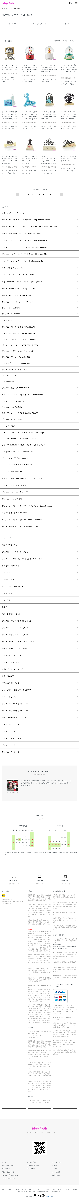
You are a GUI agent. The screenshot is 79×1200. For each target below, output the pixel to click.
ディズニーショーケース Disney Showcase (18, 333)
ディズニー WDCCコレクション (14, 369)
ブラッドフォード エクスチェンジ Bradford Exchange (23, 432)
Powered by (29, 1196)
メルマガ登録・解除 (33, 1165)
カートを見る (56, 1172)
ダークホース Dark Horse (12, 419)
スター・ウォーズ (9, 696)
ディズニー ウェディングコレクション (17, 620)
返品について (6, 1169)
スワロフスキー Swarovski (12, 471)
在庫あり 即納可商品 (10, 565)
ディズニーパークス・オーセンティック (17, 302)
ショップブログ (31, 1162)
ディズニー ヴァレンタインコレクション (18, 641)
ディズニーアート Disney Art (13, 401)
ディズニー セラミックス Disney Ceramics (18, 288)
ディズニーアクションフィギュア (15, 485)
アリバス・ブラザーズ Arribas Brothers (17, 464)
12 (57, 195)
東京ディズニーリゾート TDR (13, 213)
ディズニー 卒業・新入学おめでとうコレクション (22, 558)
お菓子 (4, 607)
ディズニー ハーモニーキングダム (15, 492)
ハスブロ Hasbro (8, 381)
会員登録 (54, 1165)
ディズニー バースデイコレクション (16, 627)
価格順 (65, 41)
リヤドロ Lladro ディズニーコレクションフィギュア (22, 281)
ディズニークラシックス (11, 738)
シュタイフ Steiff (8, 426)
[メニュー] (76, 3)
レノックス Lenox (9, 375)
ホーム (3, 8)
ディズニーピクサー (10, 745)
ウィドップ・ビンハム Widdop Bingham (17, 363)
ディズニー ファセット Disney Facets (16, 295)
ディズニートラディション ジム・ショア (18, 351)
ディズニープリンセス (10, 662)
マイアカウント (56, 1162)
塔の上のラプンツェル (10, 683)
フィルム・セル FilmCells (12, 407)
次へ (61, 194)
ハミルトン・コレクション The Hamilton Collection (22, 519)
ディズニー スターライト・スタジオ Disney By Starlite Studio (26, 219)
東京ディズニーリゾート (11, 545)
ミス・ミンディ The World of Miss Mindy (18, 274)
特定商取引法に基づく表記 (10, 1175)
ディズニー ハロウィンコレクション (16, 648)
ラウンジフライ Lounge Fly (12, 268)
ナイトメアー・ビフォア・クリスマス (16, 689)
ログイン (54, 1169)
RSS (28, 1169)
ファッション (7, 593)
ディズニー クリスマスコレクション (16, 634)
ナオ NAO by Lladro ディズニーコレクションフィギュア (23, 444)
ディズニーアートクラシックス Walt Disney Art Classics (24, 240)
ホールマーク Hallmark (14, 8)
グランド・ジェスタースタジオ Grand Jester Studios (22, 394)
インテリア (6, 600)
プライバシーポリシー (8, 1178)
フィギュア (6, 572)
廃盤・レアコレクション (11, 614)
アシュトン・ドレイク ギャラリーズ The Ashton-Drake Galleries (27, 506)
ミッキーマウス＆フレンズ (12, 655)
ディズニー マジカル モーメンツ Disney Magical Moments (24, 247)
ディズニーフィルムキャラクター (15, 703)
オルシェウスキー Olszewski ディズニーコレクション (23, 478)
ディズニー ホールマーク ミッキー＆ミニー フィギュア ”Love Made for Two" (10, 67)
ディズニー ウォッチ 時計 (12, 499)
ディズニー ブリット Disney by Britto (16, 357)
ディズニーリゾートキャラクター (15, 710)
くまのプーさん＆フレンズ (12, 669)
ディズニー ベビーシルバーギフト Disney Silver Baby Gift (24, 254)
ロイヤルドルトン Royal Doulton (14, 512)
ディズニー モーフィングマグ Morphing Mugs (19, 327)
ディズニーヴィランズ (10, 724)
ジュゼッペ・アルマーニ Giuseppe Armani (18, 451)
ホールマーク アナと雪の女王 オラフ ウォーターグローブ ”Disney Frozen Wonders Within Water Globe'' (69, 69)
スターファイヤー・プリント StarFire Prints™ (20, 413)
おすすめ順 (57, 41)
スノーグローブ (8, 579)
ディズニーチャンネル (10, 752)
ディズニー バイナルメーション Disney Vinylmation (22, 526)
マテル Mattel (7, 320)
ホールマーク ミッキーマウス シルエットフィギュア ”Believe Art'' (68, 158)
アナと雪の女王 (8, 676)
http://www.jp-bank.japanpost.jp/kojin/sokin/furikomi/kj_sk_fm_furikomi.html (64, 946)
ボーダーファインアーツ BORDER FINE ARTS (20, 345)
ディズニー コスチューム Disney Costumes (19, 339)
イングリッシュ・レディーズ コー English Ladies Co (22, 261)
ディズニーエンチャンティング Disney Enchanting (21, 233)
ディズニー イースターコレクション (16, 551)
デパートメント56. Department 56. (15, 458)
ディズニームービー (10, 731)
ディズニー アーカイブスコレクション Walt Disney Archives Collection (29, 226)
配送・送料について (8, 1165)
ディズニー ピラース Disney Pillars (15, 387)
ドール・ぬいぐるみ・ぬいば (13, 586)
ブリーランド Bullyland (11, 307)
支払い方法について (8, 1172)
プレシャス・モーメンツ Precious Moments (19, 438)
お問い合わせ (56, 1175)
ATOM (33, 1169)
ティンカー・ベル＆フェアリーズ (15, 717)
